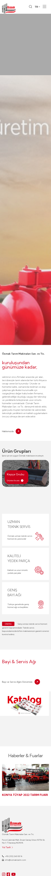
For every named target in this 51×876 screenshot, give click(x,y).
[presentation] (8, 529)
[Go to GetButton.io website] (44, 873)
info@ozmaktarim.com (15, 860)
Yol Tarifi (6, 847)
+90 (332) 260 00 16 (13, 856)
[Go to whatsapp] (44, 868)
